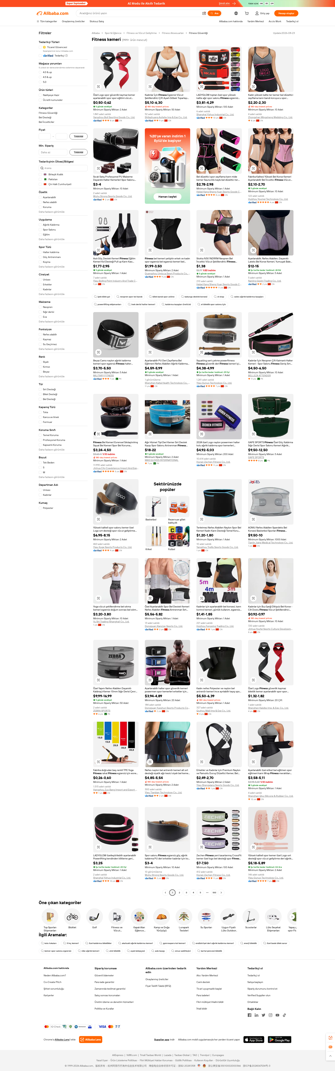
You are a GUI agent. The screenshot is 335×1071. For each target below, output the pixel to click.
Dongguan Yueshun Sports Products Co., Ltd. (167, 707)
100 (214, 892)
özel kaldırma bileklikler (100, 943)
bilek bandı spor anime (163, 296)
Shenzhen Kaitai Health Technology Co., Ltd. (167, 382)
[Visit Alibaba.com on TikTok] (284, 1015)
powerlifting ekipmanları (109, 304)
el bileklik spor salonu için (213, 304)
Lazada (167, 1055)
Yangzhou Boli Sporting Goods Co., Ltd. (114, 117)
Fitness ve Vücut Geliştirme (142, 33)
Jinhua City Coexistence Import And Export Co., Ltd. (116, 468)
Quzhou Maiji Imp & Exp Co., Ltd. (213, 710)
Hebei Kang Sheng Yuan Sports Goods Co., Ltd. (219, 191)
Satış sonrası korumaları (107, 995)
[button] (204, 13)
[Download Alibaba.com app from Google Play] (279, 1039)
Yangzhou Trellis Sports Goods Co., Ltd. (217, 547)
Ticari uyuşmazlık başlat (209, 988)
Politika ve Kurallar (104, 1008)
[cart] (247, 13)
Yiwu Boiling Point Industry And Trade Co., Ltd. (116, 280)
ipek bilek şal (104, 296)
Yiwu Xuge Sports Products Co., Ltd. (112, 547)
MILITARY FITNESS (103, 375)
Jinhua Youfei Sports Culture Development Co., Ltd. (270, 629)
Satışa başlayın (255, 982)
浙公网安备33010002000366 (224, 1065)
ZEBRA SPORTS (101, 710)
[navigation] (63, 463)
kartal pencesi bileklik (211, 951)
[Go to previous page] (165, 892)
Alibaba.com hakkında (56, 968)
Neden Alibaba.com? (55, 975)
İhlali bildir (201, 1008)
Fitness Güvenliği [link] (198, 33)
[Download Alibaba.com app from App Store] (253, 1039)
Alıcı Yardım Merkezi (207, 975)
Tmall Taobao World (150, 1055)
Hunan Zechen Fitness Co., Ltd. (213, 461)
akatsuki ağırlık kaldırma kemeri (137, 943)
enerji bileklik (250, 943)
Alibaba (96, 33)
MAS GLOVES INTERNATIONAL (161, 460)
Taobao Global (181, 1055)
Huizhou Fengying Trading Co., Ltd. (215, 626)
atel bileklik (114, 951)
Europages (218, 1055)
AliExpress (117, 1055)
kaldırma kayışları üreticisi (178, 304)
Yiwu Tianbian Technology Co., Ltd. (163, 792)
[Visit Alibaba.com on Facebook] (249, 1015)
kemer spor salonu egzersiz (57, 951)
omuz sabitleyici (183, 951)
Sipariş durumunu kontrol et (262, 988)
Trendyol (204, 1055)
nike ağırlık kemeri (90, 951)
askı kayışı (160, 951)
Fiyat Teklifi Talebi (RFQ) (158, 986)
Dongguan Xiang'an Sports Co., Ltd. (164, 626)
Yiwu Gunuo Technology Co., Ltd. (214, 382)
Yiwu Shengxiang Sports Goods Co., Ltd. (217, 785)
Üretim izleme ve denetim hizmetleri (114, 1002)
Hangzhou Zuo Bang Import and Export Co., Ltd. (116, 789)
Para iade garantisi (104, 982)
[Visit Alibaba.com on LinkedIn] (256, 1015)
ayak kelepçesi (138, 951)
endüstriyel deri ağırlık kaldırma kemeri (215, 943)
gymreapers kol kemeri (174, 943)
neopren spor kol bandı (131, 296)
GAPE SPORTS (256, 457)
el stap (220, 296)
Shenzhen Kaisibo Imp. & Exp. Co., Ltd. (268, 707)
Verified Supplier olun (258, 995)
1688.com (131, 1055)
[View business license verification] (199, 1066)
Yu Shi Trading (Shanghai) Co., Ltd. (111, 621)
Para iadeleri (203, 995)
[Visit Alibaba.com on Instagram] (270, 1015)
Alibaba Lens (62, 1039)
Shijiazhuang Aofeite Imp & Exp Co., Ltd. (166, 117)
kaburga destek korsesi (196, 296)
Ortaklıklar (252, 1002)
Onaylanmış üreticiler (157, 979)
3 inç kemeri (73, 943)
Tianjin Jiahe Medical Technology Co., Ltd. (270, 542)
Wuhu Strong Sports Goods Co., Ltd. (112, 196)
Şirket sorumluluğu (54, 988)
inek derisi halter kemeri (143, 304)
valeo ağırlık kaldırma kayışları (248, 296)
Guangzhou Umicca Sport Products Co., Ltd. (167, 273)
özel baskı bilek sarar (277, 943)
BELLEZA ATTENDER (259, 375)
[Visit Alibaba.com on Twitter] (263, 1015)
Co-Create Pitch (52, 982)
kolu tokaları (50, 943)
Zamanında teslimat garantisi (110, 988)
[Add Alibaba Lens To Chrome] (90, 1039)
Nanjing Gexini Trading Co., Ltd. (264, 280)
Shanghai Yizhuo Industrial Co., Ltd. (215, 114)
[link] (330, 1037)
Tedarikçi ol (253, 975)
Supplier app (161, 1039)
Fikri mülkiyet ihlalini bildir (210, 1002)
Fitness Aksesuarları (173, 33)
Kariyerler (49, 995)
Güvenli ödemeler (104, 975)
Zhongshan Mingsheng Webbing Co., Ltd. (270, 117)
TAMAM (78, 136)
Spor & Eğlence (113, 33)
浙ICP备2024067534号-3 (256, 1065)
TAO (194, 1055)
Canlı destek (203, 982)
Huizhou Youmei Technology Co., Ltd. (268, 199)
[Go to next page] (221, 892)
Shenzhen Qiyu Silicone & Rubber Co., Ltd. (270, 796)
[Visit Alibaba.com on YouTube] (277, 1015)
